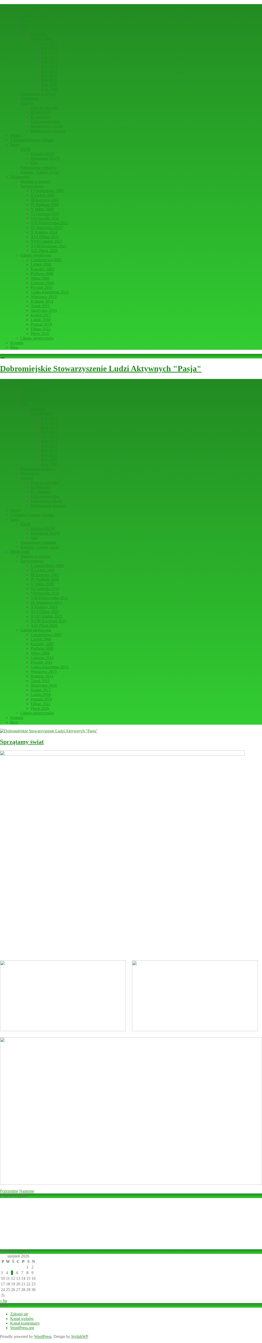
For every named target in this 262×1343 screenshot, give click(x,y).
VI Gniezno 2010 (45, 214)
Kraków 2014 (42, 301)
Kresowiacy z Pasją (46, 126)
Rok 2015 (49, 66)
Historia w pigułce (35, 181)
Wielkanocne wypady (48, 131)
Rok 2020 (49, 43)
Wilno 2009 (40, 278)
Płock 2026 (40, 333)
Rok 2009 (49, 84)
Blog (14, 347)
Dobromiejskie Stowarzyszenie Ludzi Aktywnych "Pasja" (100, 368)
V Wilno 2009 (42, 209)
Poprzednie (9, 1191)
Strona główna (22, 6)
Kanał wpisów (22, 1318)
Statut (25, 25)
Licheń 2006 (41, 264)
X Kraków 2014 (44, 232)
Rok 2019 (49, 48)
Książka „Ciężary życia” (40, 172)
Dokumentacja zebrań (38, 94)
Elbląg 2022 (40, 329)
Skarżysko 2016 (44, 310)
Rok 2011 (49, 80)
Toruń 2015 (40, 306)
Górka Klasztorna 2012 (50, 292)
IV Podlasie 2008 (45, 204)
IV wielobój (40, 117)
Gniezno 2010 (42, 283)
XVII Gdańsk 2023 (46, 241)
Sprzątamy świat (22, 741)
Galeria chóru (42, 38)
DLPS (25, 149)
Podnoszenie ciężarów (38, 167)
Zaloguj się (19, 1314)
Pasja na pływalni (45, 107)
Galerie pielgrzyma (35, 255)
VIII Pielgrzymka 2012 (49, 223)
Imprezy (27, 103)
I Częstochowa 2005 (47, 190)
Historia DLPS (43, 154)
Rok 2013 (49, 75)
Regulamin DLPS (45, 158)
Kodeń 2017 (41, 315)
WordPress (42, 1336)
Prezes (15, 135)
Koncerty (38, 34)
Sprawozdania (31, 186)
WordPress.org (22, 1328)
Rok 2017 (49, 57)
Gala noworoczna (45, 121)
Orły (34, 163)
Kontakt (16, 343)
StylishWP (79, 1336)
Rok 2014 (49, 71)
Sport (14, 144)
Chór (24, 29)
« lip (3, 1300)
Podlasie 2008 (42, 273)
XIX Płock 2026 (44, 250)
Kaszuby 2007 (42, 269)
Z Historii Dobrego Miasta (31, 140)
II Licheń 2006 (43, 195)
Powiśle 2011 (41, 287)
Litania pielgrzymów (37, 338)
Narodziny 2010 (33, 15)
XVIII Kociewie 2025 (49, 246)
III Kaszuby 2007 (45, 200)
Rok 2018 (49, 52)
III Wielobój (40, 112)
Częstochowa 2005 (46, 260)
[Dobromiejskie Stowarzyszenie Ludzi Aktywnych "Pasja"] (49, 731)
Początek (27, 20)
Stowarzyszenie (23, 11)
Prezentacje (29, 98)
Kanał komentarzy (25, 1323)
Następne (26, 1191)
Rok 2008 (49, 89)
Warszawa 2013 (44, 296)
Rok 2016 (49, 61)
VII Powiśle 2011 (45, 218)
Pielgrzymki (20, 177)
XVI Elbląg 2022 (45, 237)
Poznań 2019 (41, 324)
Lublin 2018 (41, 320)
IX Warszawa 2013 (46, 227)
